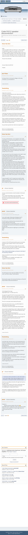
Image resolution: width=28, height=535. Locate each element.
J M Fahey (17, 478)
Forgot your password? (14, 461)
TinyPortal (7, 532)
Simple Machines (17, 533)
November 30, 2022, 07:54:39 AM (7, 401)
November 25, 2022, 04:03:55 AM (7, 45)
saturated (16, 468)
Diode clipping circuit (6, 474)
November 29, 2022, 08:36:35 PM (7, 373)
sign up (14, 451)
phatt (3, 211)
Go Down (3, 40)
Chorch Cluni (21, 471)
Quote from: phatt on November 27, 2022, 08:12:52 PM (14, 376)
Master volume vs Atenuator (8, 478)
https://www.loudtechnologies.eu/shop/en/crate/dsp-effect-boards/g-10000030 (14, 252)
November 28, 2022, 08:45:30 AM (7, 288)
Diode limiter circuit (6, 481)
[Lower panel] (26, 19)
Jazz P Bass (5, 73)
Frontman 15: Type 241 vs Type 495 (9, 471)
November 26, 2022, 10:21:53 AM (7, 90)
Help (11, 532)
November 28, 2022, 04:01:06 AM (7, 270)
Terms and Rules (15, 532)
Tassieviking (5, 88)
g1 (12, 474)
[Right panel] (23, 19)
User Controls (5, 447)
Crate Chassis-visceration (7, 468)
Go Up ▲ (20, 532)
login (11, 451)
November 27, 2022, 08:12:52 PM (7, 213)
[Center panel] (24, 19)
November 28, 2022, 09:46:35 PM (7, 338)
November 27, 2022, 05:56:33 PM (7, 190)
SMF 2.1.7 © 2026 (11, 533)
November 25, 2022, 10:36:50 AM (7, 75)
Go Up (2, 415)
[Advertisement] (6, 504)
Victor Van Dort (6, 44)
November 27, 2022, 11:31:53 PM (7, 239)
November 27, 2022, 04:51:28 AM (7, 136)
